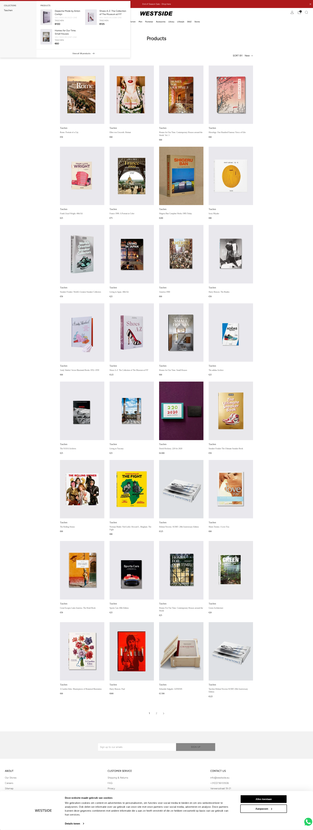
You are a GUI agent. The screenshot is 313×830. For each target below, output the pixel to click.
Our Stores (10, 777)
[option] (18, 10)
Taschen (8, 10)
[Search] (306, 12)
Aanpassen (261, 808)
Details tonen (72, 823)
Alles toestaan (264, 799)
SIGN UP (195, 747)
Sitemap (9, 788)
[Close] (310, 4)
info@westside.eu (219, 777)
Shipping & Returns (118, 777)
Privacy (111, 788)
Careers (9, 783)
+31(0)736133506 (219, 783)
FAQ (110, 783)
